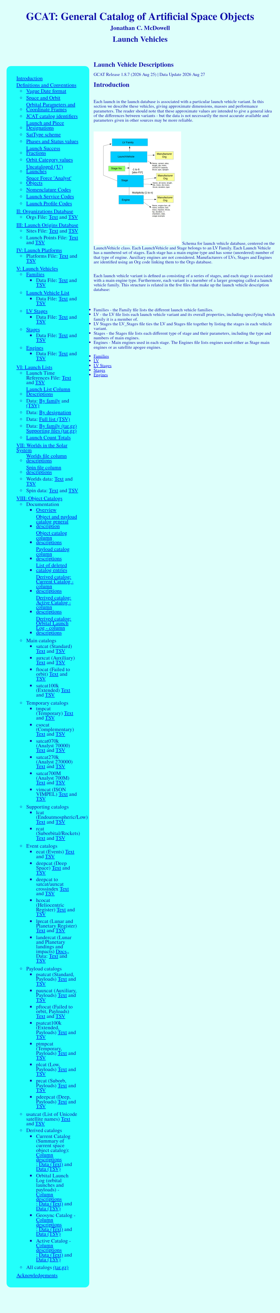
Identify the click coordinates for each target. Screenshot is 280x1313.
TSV (73, 217)
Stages (33, 329)
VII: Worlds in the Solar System (41, 447)
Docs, (62, 951)
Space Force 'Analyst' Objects (48, 180)
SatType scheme (43, 134)
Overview (46, 510)
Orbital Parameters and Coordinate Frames (50, 107)
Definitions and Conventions (46, 85)
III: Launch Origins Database (47, 225)
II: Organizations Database (44, 211)
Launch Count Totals (48, 437)
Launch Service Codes (50, 196)
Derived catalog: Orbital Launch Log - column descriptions (53, 625)
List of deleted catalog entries (51, 567)
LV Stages (36, 311)
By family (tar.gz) (58, 426)
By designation (55, 412)
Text (53, 217)
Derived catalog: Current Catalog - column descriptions (55, 583)
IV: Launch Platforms (39, 250)
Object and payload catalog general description (56, 521)
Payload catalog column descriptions (53, 554)
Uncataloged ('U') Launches (44, 169)
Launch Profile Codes (49, 203)
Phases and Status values (52, 141)
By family (49, 400)
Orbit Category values (49, 159)
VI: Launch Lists (34, 367)
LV (96, 361)
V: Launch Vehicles (37, 268)
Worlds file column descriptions (46, 458)
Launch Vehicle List (47, 292)
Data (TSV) (48, 1168)
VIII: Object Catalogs (39, 498)
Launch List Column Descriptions (48, 391)
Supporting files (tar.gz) (51, 430)
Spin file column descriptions (43, 469)
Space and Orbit (43, 97)
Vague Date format (46, 91)
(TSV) (32, 405)
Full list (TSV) (54, 419)
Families (35, 274)
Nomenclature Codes (48, 189)
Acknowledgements (37, 1275)
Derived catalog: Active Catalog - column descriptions (53, 604)
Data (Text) (51, 1164)
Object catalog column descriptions (51, 537)
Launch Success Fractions (43, 150)
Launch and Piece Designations (45, 125)
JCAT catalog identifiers (52, 116)
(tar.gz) (60, 1267)
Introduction (29, 78)
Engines (34, 347)
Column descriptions (49, 1157)
